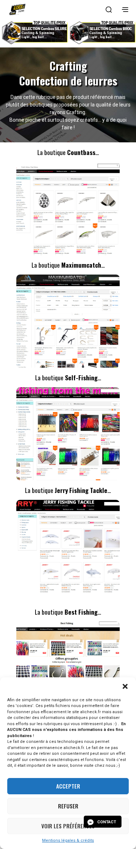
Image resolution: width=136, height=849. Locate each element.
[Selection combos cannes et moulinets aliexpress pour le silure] (34, 32)
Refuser (68, 806)
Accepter (68, 786)
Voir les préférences (68, 826)
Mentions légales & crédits (68, 840)
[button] (125, 686)
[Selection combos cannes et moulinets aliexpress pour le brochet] (102, 32)
